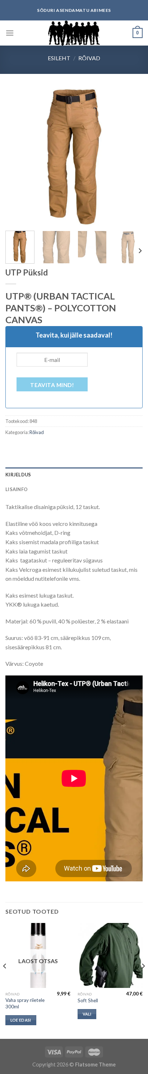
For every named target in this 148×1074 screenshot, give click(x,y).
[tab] (74, 474)
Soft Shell (88, 1000)
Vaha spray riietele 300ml (25, 1003)
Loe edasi (20, 1020)
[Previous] (17, 156)
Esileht (59, 58)
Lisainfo (16, 489)
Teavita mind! (52, 385)
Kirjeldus (18, 474)
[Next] (130, 156)
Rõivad (89, 58)
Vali (87, 1014)
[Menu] (9, 33)
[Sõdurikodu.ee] (74, 33)
